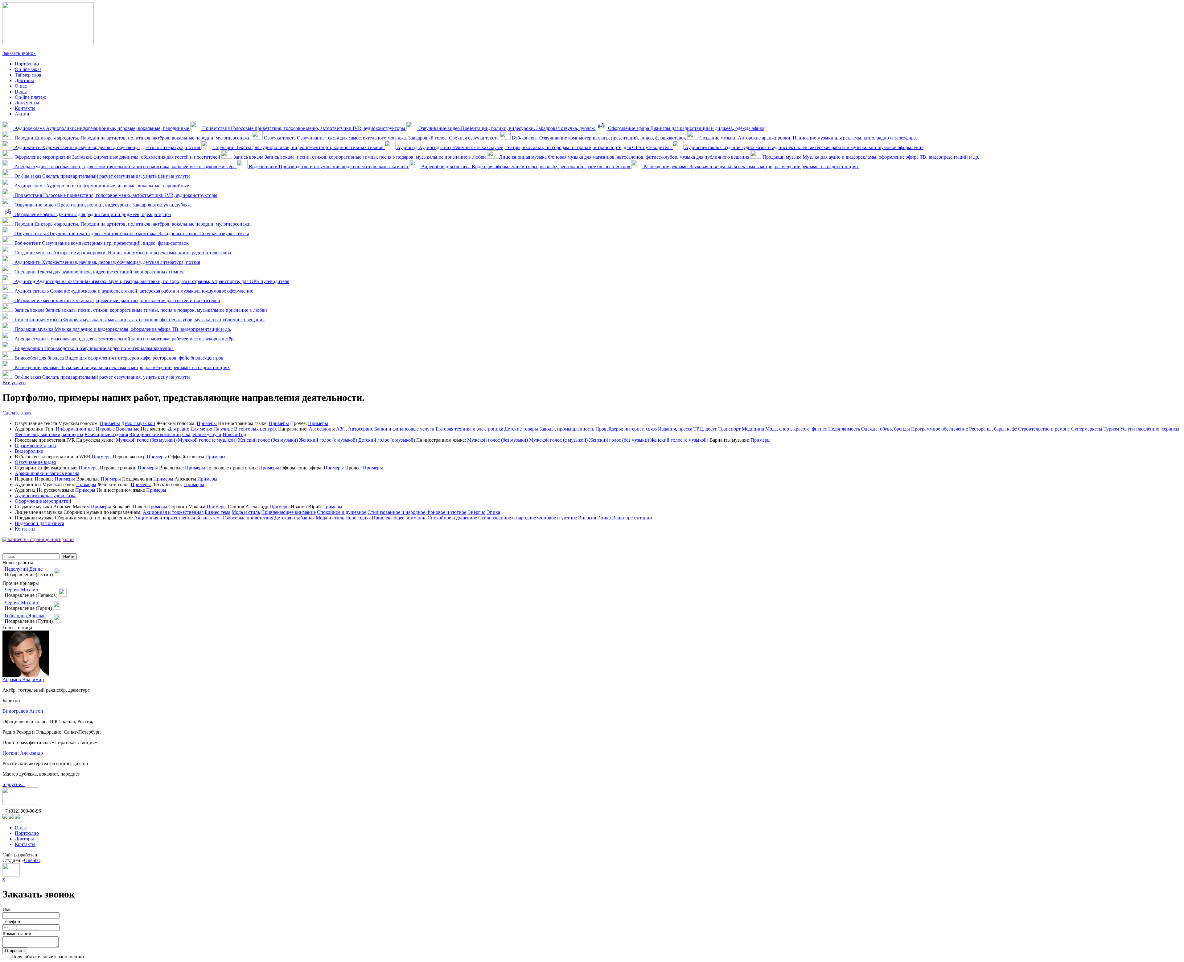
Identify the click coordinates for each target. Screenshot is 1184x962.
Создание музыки (807, 137)
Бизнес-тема (217, 512)
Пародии (132, 137)
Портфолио (27, 63)
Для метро (201, 428)
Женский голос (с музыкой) (328, 440)
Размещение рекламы (750, 166)
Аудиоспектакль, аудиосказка (45, 495)
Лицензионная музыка (624, 157)
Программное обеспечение (939, 428)
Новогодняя (358, 517)
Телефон (11, 921)
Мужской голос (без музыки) (146, 440)
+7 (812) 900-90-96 (21, 47)
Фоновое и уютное (446, 512)
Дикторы (24, 80)
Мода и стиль (246, 512)
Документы (27, 102)
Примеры (110, 423)
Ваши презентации (632, 517)
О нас (21, 86)
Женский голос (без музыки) (268, 440)
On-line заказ (28, 69)
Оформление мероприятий (117, 157)
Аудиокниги (107, 147)
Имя (6, 909)
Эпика (493, 512)
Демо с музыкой (138, 423)
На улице (223, 428)
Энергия (476, 512)
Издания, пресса (675, 428)
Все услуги (14, 382)
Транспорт (729, 428)
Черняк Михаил (21, 589)
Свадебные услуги (201, 434)
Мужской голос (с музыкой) (207, 440)
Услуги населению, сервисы (1149, 428)
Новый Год (234, 434)
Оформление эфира (685, 128)
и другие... (13, 784)
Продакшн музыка (870, 157)
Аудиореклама (101, 128)
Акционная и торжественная (173, 512)
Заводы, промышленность (566, 428)
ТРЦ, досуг (705, 428)
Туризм (1111, 428)
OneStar (32, 860)
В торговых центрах (255, 428)
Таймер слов (28, 74)
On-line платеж (30, 97)
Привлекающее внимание (288, 512)
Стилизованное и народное (396, 512)
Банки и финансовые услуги (404, 428)
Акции (22, 113)
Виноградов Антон (22, 711)
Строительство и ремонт (1044, 428)
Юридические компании (155, 434)
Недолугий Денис (24, 569)
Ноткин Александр (22, 753)
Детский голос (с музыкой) (386, 440)
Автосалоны (322, 428)
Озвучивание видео (506, 128)
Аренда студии (125, 166)
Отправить (15, 950)
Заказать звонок (19, 53)
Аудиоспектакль (803, 147)
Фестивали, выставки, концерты (49, 434)
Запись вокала (359, 157)
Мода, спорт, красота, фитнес (796, 428)
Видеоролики (328, 166)
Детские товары (521, 428)
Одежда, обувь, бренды (885, 428)
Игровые (105, 428)
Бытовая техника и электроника (469, 428)
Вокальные (127, 428)
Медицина (753, 428)
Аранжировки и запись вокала (47, 473)
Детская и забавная (294, 517)
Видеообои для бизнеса (525, 166)
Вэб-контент (599, 137)
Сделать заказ (16, 412)
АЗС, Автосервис (354, 428)
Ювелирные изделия (106, 434)
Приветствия (303, 128)
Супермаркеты (1086, 428)
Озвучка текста (381, 137)
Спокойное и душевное (341, 512)
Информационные (75, 428)
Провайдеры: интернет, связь (626, 428)
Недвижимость (844, 428)
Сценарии (298, 147)
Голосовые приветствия (248, 517)
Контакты (25, 108)
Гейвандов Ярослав (25, 615)
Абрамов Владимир (23, 679)
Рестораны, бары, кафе (993, 428)
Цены (21, 91)
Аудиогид (534, 147)
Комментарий (16, 933)
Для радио (178, 428)
